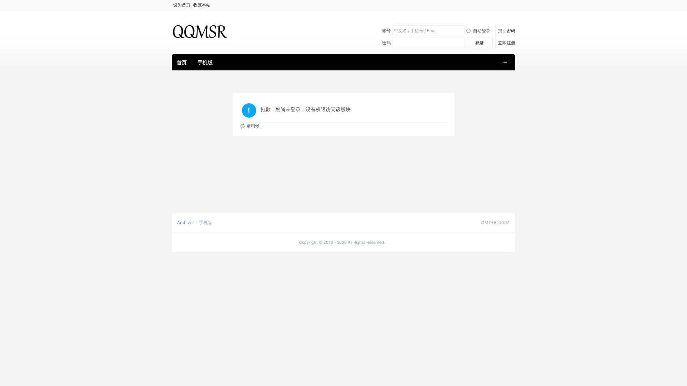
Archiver (185, 223)
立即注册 (506, 42)
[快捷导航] (504, 62)
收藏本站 (201, 5)
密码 (386, 42)
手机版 (205, 62)
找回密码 (506, 30)
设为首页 (181, 5)
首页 (182, 62)
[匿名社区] (205, 32)
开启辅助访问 (513, 5)
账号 (386, 30)
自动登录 (481, 30)
